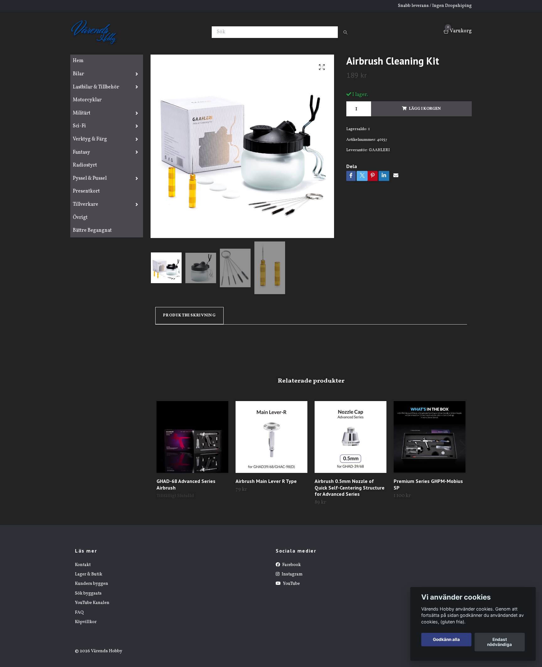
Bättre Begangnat (92, 230)
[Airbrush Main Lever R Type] (271, 437)
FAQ (79, 613)
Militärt (81, 113)
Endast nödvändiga (499, 642)
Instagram (292, 574)
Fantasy (81, 152)
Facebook (291, 565)
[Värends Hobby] (96, 32)
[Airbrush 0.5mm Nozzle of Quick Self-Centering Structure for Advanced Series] (350, 437)
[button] (463, 447)
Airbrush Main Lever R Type (266, 481)
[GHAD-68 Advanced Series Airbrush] (192, 437)
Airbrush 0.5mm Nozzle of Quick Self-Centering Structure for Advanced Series (350, 487)
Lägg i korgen (425, 109)
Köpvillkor (86, 622)
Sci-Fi (79, 126)
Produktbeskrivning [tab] (189, 315)
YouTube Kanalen (92, 603)
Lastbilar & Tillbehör (96, 87)
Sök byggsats (88, 593)
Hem (78, 60)
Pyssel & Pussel (90, 178)
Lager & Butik (88, 574)
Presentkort (86, 191)
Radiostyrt (85, 165)
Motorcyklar (87, 100)
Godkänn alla (446, 639)
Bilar (78, 74)
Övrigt (80, 217)
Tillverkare (85, 204)
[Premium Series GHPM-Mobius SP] (429, 437)
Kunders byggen (91, 584)
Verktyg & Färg (90, 139)
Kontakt (83, 565)
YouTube (291, 584)
